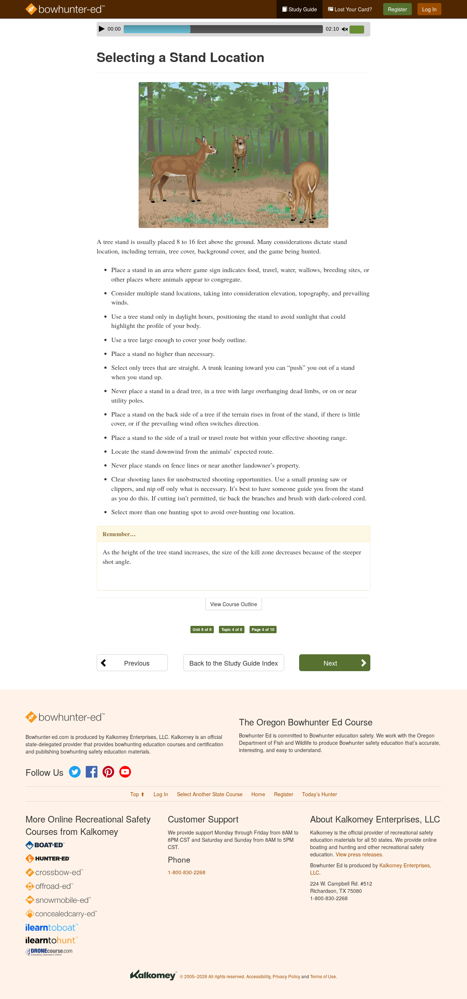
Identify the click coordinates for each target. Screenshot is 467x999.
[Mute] (345, 29)
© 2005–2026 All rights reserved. (212, 976)
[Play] (102, 29)
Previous (137, 662)
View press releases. (359, 854)
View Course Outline (233, 604)
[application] (233, 29)
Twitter (75, 772)
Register (397, 9)
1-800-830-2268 (186, 872)
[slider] (360, 30)
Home (258, 794)
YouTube (125, 772)
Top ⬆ (137, 794)
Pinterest (108, 772)
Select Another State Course (210, 794)
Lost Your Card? (352, 9)
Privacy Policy (286, 976)
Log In (429, 9)
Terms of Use (323, 976)
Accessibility (258, 976)
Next (330, 662)
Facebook (91, 772)
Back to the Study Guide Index (233, 662)
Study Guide (302, 9)
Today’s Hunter (319, 794)
